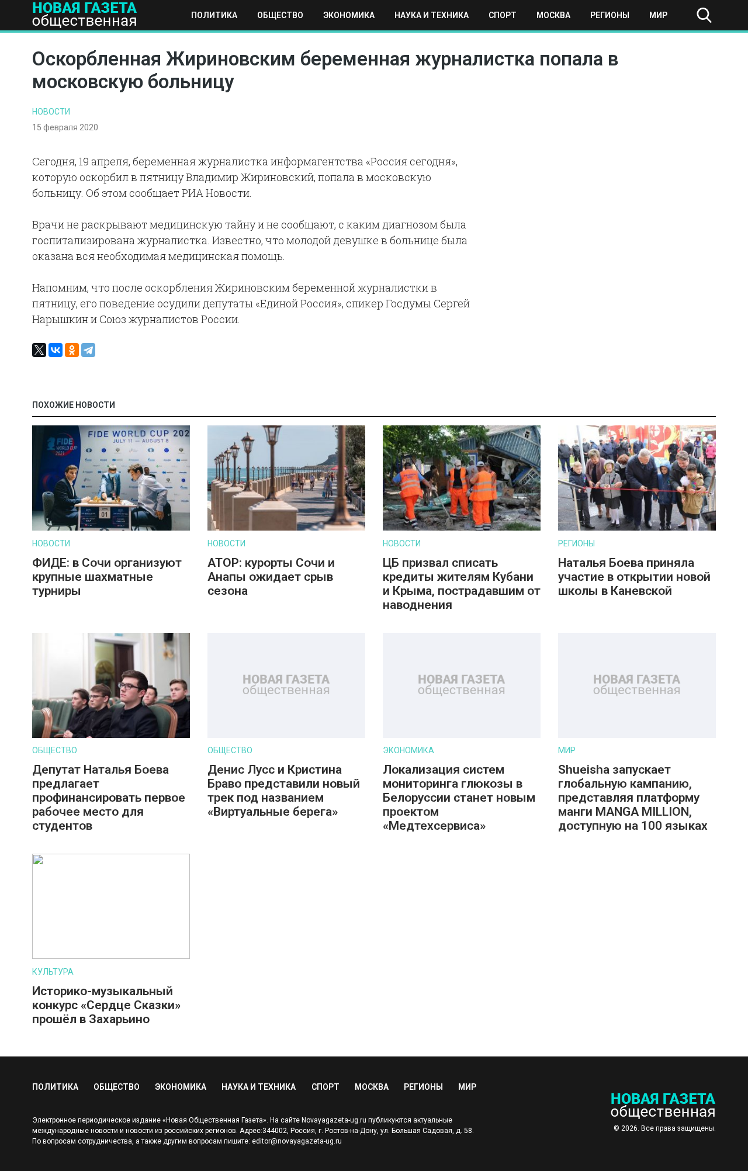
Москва (553, 15)
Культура (53, 971)
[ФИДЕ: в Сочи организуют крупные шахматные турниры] (111, 528)
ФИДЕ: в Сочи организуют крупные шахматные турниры (107, 577)
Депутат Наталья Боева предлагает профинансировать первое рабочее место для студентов (108, 798)
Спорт (503, 15)
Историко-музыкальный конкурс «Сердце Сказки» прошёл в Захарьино (106, 1005)
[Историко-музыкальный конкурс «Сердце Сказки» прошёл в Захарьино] (111, 956)
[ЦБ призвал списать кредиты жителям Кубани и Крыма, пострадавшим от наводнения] (462, 528)
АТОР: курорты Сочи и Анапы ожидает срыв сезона (271, 577)
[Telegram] (88, 350)
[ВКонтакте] (56, 350)
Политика (214, 15)
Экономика (349, 15)
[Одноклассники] (72, 350)
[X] (39, 350)
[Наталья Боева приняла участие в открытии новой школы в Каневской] (637, 528)
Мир (658, 15)
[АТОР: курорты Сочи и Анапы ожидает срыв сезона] (286, 528)
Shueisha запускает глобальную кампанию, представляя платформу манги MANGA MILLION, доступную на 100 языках (634, 798)
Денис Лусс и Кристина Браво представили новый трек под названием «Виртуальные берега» (283, 791)
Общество (280, 15)
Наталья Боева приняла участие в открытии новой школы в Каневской (634, 577)
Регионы (609, 15)
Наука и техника (431, 15)
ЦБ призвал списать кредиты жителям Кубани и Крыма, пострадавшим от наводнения (462, 584)
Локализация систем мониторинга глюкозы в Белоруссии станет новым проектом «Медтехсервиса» (459, 798)
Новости (51, 111)
